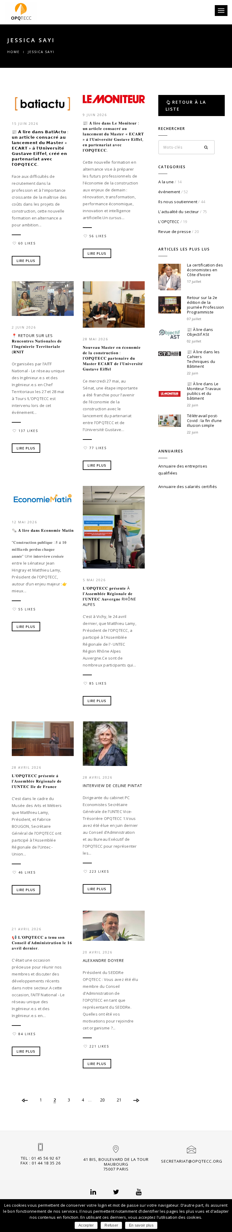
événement (169, 191)
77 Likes (98, 448)
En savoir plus (141, 1225)
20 (102, 1100)
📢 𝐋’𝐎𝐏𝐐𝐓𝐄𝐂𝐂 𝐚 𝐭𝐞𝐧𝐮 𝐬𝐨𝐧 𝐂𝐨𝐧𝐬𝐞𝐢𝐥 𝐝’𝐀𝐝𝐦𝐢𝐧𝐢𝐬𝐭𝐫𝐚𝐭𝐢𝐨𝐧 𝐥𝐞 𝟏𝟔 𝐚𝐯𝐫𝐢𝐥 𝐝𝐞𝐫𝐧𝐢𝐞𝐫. (42, 942)
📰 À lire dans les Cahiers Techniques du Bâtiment (203, 359)
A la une (166, 181)
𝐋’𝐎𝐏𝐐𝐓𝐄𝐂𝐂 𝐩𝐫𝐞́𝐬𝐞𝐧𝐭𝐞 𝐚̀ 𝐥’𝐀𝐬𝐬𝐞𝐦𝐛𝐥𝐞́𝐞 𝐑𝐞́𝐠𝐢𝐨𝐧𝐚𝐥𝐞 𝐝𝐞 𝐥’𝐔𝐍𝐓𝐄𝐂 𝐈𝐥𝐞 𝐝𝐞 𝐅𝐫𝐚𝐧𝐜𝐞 (37, 781)
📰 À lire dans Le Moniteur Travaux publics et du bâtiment (204, 391)
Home (13, 51)
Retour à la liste (186, 105)
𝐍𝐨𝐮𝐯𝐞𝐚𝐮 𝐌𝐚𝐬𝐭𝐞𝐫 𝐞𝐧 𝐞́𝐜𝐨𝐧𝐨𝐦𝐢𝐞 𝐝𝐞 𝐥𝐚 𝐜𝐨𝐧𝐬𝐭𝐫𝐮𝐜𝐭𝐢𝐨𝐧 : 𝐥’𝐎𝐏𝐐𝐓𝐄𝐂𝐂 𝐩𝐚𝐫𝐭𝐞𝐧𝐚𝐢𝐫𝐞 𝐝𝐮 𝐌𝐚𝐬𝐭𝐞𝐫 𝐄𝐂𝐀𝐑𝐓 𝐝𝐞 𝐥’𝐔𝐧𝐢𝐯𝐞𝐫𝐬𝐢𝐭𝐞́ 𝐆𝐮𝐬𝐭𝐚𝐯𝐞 (113, 358)
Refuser (111, 1225)
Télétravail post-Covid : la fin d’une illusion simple (204, 420)
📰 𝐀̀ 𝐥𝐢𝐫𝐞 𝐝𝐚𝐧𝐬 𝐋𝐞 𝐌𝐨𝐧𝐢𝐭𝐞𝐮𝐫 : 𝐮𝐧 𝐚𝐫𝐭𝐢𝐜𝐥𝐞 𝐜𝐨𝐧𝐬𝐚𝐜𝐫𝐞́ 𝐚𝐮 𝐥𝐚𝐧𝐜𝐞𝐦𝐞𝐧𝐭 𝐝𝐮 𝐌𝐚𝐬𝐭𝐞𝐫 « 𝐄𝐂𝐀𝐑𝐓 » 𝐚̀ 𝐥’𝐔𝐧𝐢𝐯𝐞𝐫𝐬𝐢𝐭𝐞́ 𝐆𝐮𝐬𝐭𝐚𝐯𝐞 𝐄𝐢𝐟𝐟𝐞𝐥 (113, 136)
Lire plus (26, 260)
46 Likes (27, 872)
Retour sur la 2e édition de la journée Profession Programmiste (205, 304)
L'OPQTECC (168, 221)
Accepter (86, 1225)
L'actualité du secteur (178, 211)
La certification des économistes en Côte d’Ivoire (205, 270)
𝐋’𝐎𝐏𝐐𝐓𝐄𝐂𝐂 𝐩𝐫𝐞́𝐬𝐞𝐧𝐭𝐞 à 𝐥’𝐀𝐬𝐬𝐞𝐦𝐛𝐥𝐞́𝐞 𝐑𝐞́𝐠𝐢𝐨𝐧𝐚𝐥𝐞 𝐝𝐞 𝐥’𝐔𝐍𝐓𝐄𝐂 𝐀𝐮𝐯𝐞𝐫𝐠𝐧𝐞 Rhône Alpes (109, 596)
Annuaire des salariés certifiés (187, 486)
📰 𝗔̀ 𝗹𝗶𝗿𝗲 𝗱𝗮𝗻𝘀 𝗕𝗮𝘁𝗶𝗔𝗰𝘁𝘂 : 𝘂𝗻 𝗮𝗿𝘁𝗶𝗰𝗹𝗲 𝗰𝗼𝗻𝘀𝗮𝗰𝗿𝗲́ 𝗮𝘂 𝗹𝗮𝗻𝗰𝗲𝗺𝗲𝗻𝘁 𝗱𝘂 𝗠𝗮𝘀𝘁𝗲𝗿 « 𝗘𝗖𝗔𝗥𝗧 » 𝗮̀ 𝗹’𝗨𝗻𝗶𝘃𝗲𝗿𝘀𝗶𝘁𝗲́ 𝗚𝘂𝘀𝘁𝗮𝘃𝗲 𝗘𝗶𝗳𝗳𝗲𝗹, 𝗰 (40, 148)
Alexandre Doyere (103, 960)
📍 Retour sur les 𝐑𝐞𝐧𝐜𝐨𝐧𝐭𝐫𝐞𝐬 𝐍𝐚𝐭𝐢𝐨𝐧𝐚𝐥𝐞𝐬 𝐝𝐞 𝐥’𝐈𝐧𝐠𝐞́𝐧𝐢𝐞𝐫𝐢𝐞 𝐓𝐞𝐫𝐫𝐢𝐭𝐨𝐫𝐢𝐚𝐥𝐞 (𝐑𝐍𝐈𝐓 (37, 343)
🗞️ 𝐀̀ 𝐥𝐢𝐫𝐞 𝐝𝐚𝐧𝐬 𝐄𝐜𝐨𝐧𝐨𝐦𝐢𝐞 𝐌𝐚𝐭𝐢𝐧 (43, 530)
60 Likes (27, 243)
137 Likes (28, 431)
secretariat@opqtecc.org (191, 1161)
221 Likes (99, 1046)
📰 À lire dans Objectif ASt (200, 332)
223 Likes (99, 871)
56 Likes (98, 236)
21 (119, 1100)
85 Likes (98, 683)
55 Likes (27, 609)
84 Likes (27, 1034)
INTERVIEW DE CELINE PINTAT (112, 785)
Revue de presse (174, 231)
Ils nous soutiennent (177, 201)
